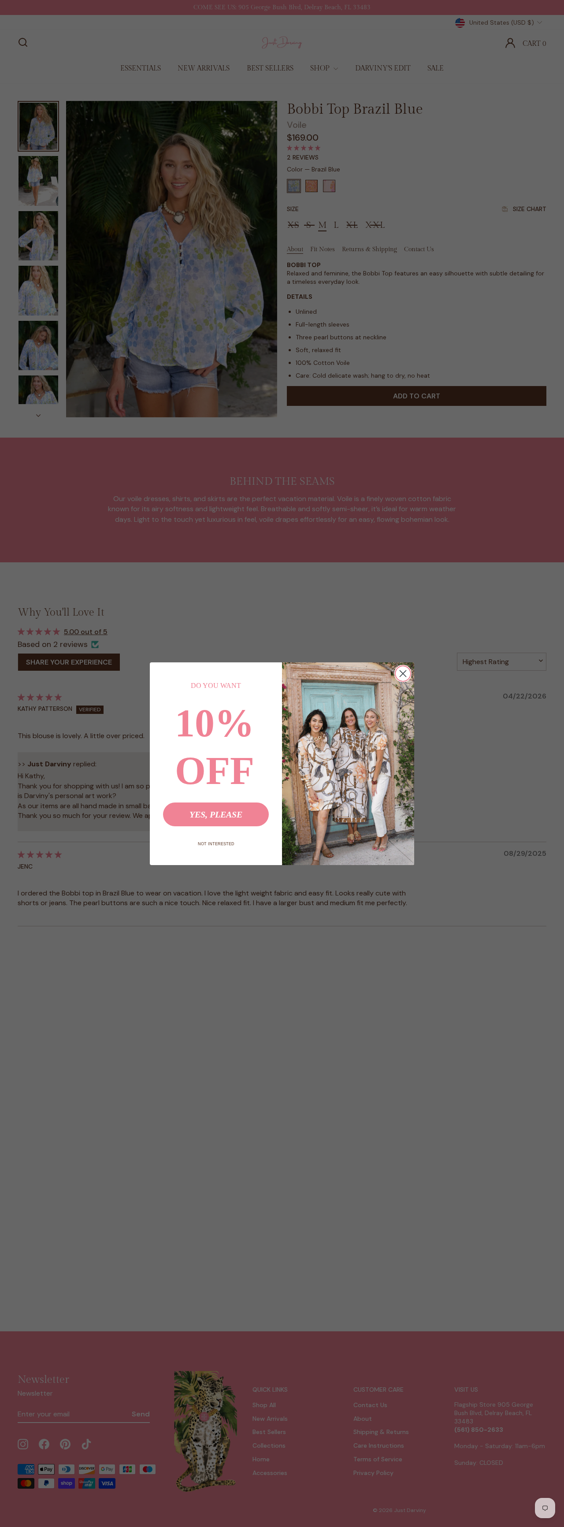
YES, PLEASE (215, 814)
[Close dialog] (403, 673)
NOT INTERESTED (216, 844)
